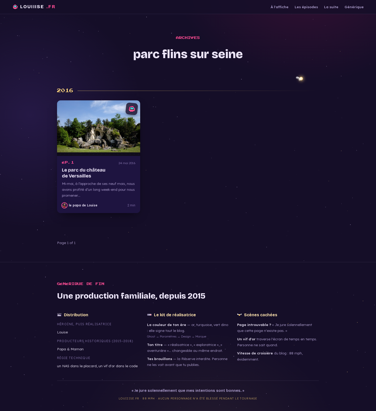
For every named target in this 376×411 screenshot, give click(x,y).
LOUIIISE (38, 6)
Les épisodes (306, 7)
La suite (331, 7)
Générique (354, 7)
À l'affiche (280, 7)
